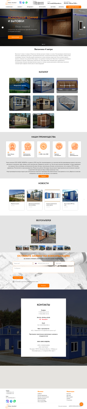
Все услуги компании (63, 406)
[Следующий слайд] (84, 27)
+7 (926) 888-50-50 (38, 4)
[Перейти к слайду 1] (42, 44)
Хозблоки (44, 121)
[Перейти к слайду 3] (44, 44)
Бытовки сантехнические (67, 103)
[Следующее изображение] (76, 248)
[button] (73, 7)
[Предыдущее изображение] (11, 248)
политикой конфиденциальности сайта (29, 281)
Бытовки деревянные (20, 121)
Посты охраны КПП (43, 103)
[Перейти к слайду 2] (43, 44)
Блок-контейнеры (43, 85)
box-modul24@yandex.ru (54, 3)
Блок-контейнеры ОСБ (67, 85)
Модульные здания (20, 85)
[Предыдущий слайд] (3, 27)
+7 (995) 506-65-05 (43, 312)
